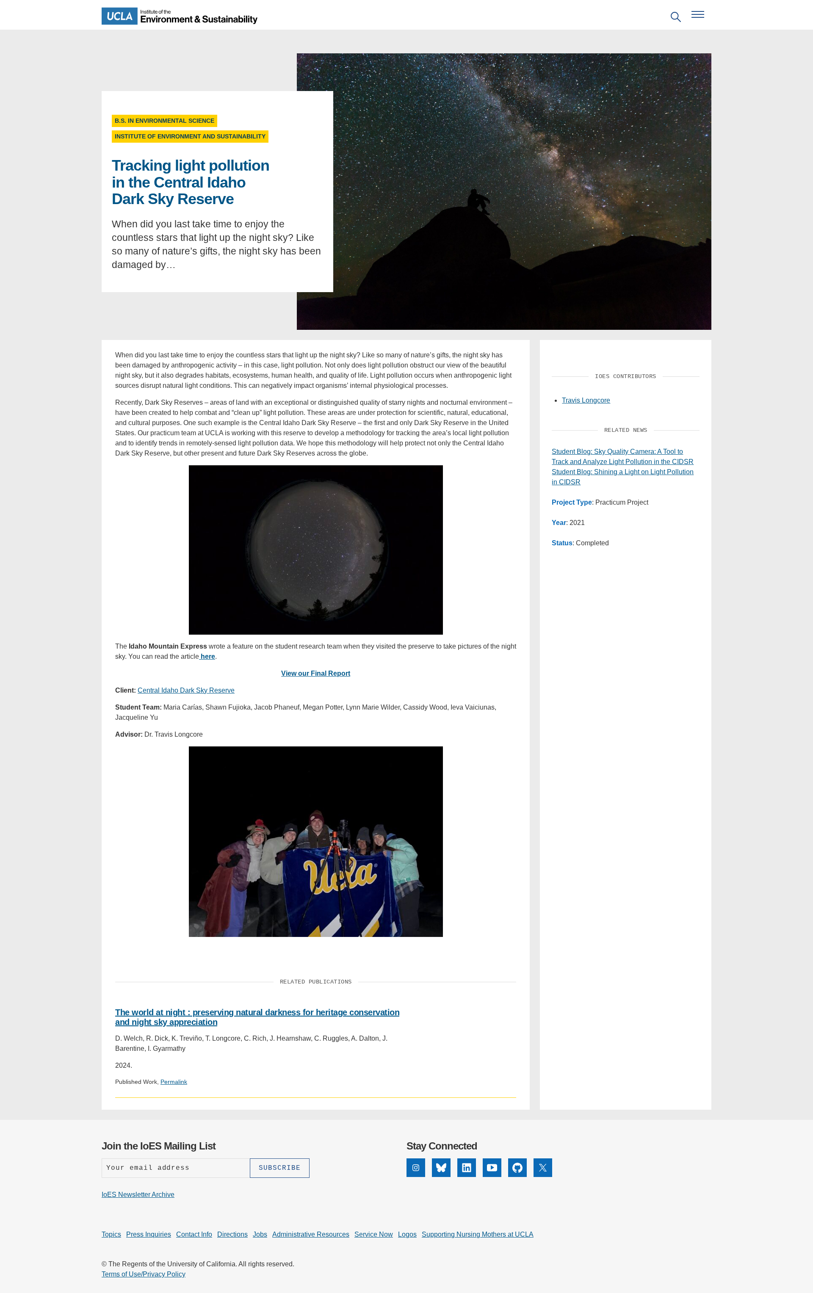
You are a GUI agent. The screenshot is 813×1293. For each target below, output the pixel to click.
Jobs (260, 1234)
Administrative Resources (310, 1234)
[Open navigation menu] (697, 14)
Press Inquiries (148, 1234)
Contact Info (194, 1234)
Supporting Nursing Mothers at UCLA (478, 1234)
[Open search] (676, 18)
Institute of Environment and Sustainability (190, 136)
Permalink (173, 1081)
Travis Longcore (586, 400)
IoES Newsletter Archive (138, 1194)
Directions (232, 1234)
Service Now (373, 1234)
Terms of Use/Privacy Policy (143, 1274)
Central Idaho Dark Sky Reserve (186, 690)
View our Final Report (315, 673)
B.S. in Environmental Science (164, 120)
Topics (111, 1234)
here (207, 656)
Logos (407, 1234)
